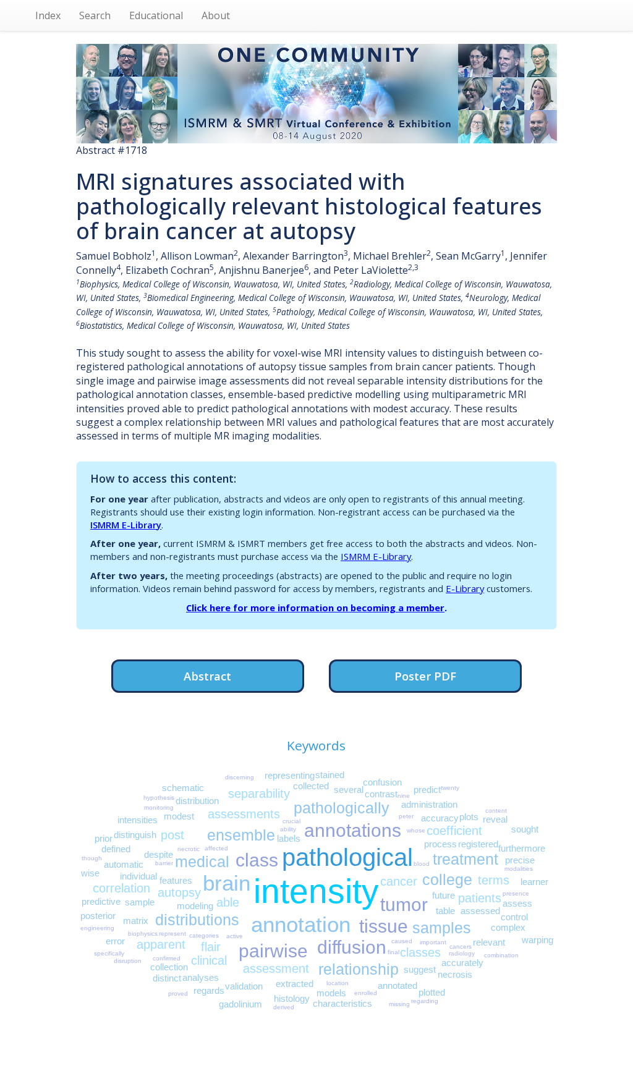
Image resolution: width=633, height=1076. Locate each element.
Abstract (207, 676)
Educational (156, 15)
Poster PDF (425, 676)
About (216, 15)
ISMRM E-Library (125, 525)
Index (48, 15)
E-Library (465, 588)
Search (95, 15)
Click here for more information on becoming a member (315, 607)
